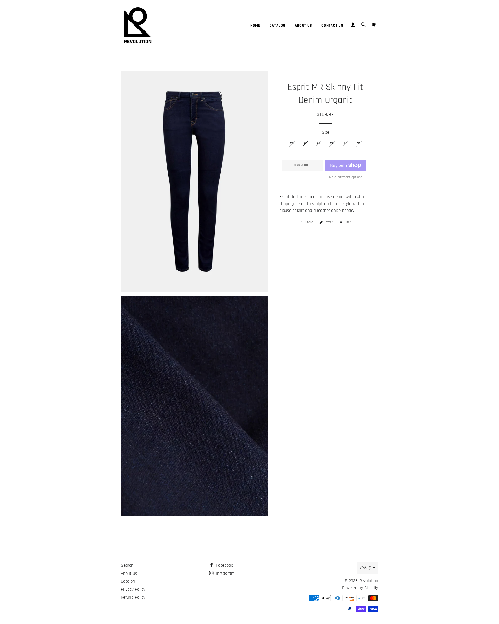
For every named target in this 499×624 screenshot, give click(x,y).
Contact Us (332, 25)
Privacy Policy (133, 589)
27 (305, 143)
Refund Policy (133, 597)
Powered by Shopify (360, 588)
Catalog (278, 25)
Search (127, 565)
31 (359, 143)
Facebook (224, 565)
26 (292, 143)
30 (346, 143)
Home (255, 25)
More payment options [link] (345, 177)
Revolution (368, 581)
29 (332, 143)
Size (325, 132)
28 (319, 143)
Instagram (224, 573)
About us (303, 25)
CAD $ (365, 568)
